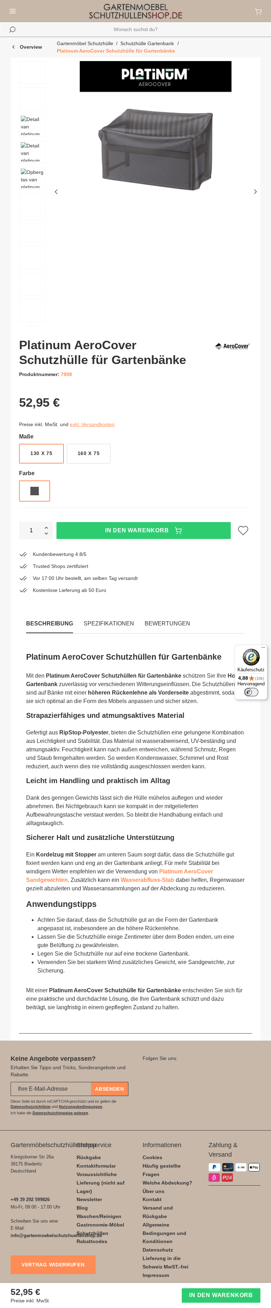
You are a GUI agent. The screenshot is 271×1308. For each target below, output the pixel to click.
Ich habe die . (50, 1113)
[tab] (109, 623)
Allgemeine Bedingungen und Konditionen (164, 1233)
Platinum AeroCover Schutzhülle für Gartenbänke (116, 51)
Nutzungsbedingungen (80, 1106)
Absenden (109, 1089)
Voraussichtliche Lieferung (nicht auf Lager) (101, 1182)
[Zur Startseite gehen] (135, 11)
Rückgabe (89, 1157)
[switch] (251, 692)
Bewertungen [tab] (167, 623)
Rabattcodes (92, 1241)
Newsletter (89, 1199)
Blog (82, 1208)
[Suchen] (12, 30)
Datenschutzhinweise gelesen (60, 1113)
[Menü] (12, 11)
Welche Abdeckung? (167, 1183)
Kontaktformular (96, 1166)
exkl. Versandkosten (92, 424)
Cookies (152, 1157)
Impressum (156, 1275)
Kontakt (152, 1199)
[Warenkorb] (258, 11)
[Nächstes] (255, 193)
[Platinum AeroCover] (232, 352)
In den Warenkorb (137, 530)
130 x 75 (41, 453)
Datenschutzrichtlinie (30, 1106)
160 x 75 (89, 453)
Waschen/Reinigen (99, 1216)
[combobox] (135, 29)
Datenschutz (158, 1250)
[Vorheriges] (56, 193)
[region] (135, 193)
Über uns (153, 1191)
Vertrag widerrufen (53, 1264)
